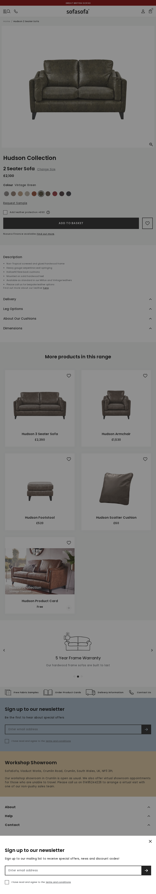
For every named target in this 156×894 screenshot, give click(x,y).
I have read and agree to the (41, 882)
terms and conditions (58, 882)
